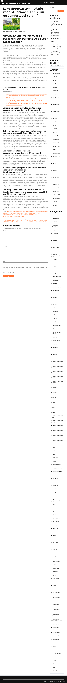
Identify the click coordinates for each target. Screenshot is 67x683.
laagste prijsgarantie (57, 468)
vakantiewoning (56, 642)
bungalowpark (56, 311)
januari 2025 (56, 139)
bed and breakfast (57, 287)
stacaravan (55, 564)
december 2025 (56, 101)
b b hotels (55, 259)
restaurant (55, 542)
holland (54, 443)
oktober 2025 (56, 108)
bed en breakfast (57, 294)
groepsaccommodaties (58, 440)
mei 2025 (55, 125)
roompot (55, 549)
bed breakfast (56, 290)
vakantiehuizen (56, 632)
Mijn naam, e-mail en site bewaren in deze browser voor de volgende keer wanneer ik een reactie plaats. (25, 268)
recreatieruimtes (33, 214)
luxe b (54, 495)
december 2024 (56, 142)
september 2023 (56, 194)
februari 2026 (56, 94)
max (54, 504)
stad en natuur (56, 568)
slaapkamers (22, 216)
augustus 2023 (56, 198)
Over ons (46, 2)
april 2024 (55, 170)
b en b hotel (55, 262)
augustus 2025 (56, 115)
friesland (55, 344)
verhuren (55, 649)
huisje (54, 454)
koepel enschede (57, 464)
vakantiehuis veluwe (57, 624)
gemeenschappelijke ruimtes (21, 213)
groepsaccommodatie (34, 213)
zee (53, 663)
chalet (54, 314)
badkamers (26, 211)
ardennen (55, 251)
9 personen (55, 237)
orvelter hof (55, 528)
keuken (23, 214)
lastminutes (55, 489)
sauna (54, 552)
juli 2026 (55, 76)
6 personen (55, 230)
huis (54, 450)
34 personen (9, 211)
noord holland (56, 521)
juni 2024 (55, 163)
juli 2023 (55, 201)
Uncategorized (56, 592)
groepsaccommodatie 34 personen (11, 214)
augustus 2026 (56, 73)
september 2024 (56, 153)
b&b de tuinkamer (57, 276)
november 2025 (56, 104)
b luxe (54, 269)
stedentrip (55, 571)
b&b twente (55, 280)
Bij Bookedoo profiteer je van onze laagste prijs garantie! (56, 46)
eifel (54, 328)
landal (54, 475)
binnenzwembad (56, 301)
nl (53, 511)
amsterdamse (56, 244)
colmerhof (55, 318)
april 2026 (55, 87)
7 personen (55, 233)
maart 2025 (55, 132)
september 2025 (56, 111)
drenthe (54, 321)
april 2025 (55, 128)
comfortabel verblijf (43, 211)
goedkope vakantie (57, 351)
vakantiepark (56, 636)
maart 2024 (55, 174)
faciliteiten (11, 213)
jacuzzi (54, 461)
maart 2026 (55, 90)
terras (54, 575)
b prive (54, 273)
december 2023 (56, 184)
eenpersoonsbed (57, 325)
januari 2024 (56, 181)
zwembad (55, 670)
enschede (55, 337)
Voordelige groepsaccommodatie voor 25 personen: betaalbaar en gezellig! (37, 220)
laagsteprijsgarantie (57, 471)
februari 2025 (56, 135)
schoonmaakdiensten (8, 216)
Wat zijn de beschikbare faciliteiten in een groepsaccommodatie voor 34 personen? (26, 94)
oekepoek (55, 525)
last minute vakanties (58, 482)
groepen (55, 354)
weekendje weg (56, 656)
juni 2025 (55, 121)
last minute (55, 478)
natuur (54, 507)
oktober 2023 (56, 191)
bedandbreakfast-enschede (12, 31)
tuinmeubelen (56, 578)
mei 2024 (55, 167)
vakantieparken (56, 639)
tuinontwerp (55, 582)
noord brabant (56, 518)
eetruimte (5, 213)
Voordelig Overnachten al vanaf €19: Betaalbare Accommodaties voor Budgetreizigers (56, 32)
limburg (54, 492)
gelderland (55, 347)
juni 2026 (55, 80)
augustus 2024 (56, 156)
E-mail (5, 254)
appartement (56, 247)
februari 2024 (56, 177)
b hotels (54, 266)
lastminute (55, 485)
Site (4, 261)
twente (54, 589)
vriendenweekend (57, 653)
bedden (31, 211)
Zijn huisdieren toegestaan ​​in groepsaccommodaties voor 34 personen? (23, 98)
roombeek (55, 546)
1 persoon (55, 214)
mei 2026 (55, 83)
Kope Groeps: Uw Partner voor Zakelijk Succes (56, 40)
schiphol (55, 556)
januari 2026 (56, 97)
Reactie (5, 230)
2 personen (55, 221)
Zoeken (52, 7)
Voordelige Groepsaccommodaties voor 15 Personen (56, 53)
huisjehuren (55, 457)
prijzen (54, 535)
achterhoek (55, 240)
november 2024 (56, 146)
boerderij (55, 304)
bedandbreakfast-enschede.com (15, 3)
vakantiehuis (56, 601)
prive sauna (55, 539)
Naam (5, 246)
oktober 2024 (56, 149)
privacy (27, 214)
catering (35, 211)
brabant (54, 308)
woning (54, 660)
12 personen (56, 218)
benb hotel (55, 297)
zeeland (54, 667)
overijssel (55, 532)
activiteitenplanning (17, 211)
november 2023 (56, 187)
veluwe (54, 646)
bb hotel (55, 283)
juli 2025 (55, 118)
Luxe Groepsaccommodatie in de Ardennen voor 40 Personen (13, 220)
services (16, 216)
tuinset (54, 585)
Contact (52, 2)
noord (54, 514)
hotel (54, 447)
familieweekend (56, 340)
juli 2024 (55, 160)
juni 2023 (55, 205)
